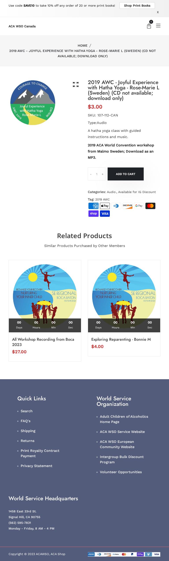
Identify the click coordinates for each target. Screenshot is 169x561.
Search (27, 411)
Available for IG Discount (137, 192)
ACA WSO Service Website (122, 432)
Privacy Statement (36, 466)
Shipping (28, 431)
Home (83, 46)
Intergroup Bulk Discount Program (122, 459)
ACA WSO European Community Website (117, 444)
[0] (149, 26)
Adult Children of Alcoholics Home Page (124, 419)
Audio (111, 192)
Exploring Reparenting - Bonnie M (121, 339)
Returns (27, 441)
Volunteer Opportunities (121, 472)
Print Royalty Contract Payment (40, 453)
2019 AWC (102, 199)
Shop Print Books (137, 5)
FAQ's (25, 421)
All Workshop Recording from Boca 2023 (43, 342)
